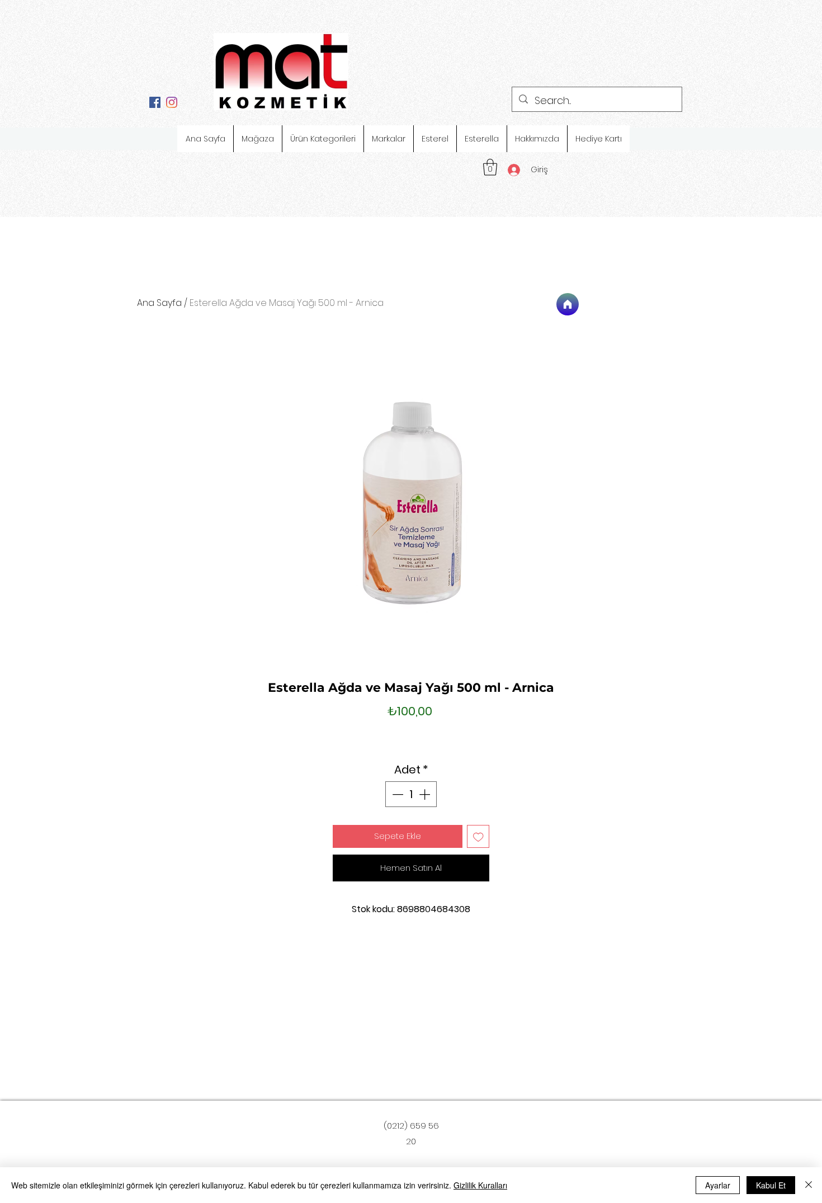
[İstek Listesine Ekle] (478, 836)
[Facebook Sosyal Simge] (154, 102)
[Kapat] (808, 1185)
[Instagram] (171, 102)
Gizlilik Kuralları (480, 1185)
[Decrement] (396, 794)
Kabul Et (771, 1185)
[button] (490, 167)
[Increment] (425, 794)
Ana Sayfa (159, 302)
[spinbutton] (411, 794)
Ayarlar (717, 1185)
